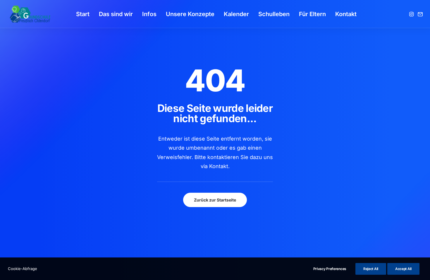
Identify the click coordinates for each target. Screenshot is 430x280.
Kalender (236, 14)
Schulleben (274, 14)
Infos (149, 14)
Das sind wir (116, 14)
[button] (412, 14)
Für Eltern (312, 14)
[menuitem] (83, 14)
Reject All (370, 269)
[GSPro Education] (30, 14)
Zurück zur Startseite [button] (215, 199)
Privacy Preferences (329, 269)
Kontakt (346, 14)
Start (83, 14)
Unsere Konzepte (190, 14)
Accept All (403, 269)
